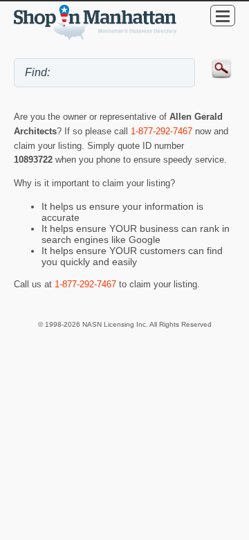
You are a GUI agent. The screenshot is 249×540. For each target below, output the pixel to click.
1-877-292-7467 (161, 131)
